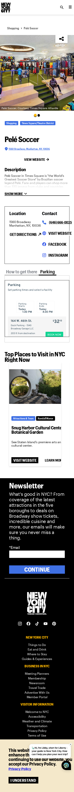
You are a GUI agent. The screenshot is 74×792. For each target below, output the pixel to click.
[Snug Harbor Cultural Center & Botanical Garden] (35, 386)
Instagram (58, 255)
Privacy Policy (20, 769)
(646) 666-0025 (60, 222)
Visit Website (60, 233)
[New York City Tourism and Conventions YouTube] (45, 623)
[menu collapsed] (70, 7)
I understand (23, 780)
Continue (37, 569)
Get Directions (23, 234)
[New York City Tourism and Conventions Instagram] (20, 623)
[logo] (5, 6)
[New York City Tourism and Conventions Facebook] (28, 623)
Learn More (54, 460)
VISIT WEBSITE (24, 460)
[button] (37, 73)
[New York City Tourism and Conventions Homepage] (37, 603)
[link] (37, 645)
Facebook (57, 244)
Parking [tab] (47, 271)
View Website (34, 159)
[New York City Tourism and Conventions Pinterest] (54, 623)
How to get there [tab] (21, 271)
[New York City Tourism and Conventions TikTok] (37, 623)
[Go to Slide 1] (35, 115)
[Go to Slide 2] (39, 115)
